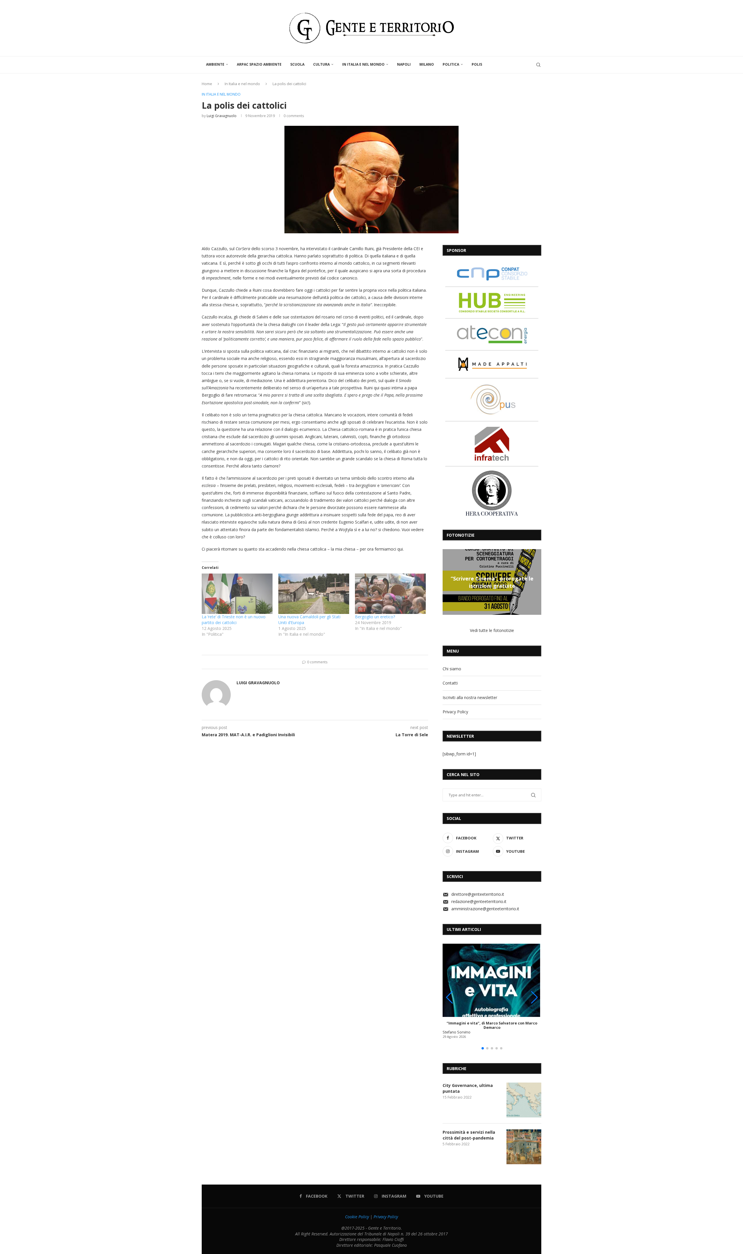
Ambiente (215, 64)
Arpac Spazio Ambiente (259, 64)
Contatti (450, 683)
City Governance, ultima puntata (468, 1088)
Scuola (297, 64)
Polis (477, 64)
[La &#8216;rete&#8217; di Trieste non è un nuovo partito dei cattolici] (237, 594)
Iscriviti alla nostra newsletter (470, 697)
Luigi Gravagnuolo (222, 115)
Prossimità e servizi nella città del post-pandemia (469, 1135)
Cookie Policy (357, 1216)
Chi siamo (452, 668)
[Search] (538, 64)
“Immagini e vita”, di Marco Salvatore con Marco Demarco (492, 1025)
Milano (426, 64)
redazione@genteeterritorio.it (478, 901)
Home (207, 83)
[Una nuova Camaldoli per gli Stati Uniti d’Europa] (313, 594)
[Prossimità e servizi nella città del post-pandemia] (523, 1146)
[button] (448, 582)
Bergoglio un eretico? (375, 616)
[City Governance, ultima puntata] (523, 1100)
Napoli (404, 64)
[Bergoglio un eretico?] (390, 594)
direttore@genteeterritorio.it (477, 894)
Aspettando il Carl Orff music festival (492, 582)
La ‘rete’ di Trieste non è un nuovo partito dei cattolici (234, 619)
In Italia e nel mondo (363, 64)
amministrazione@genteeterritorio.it (485, 908)
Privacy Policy (455, 711)
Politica (451, 64)
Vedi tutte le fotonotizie (492, 630)
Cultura (321, 64)
